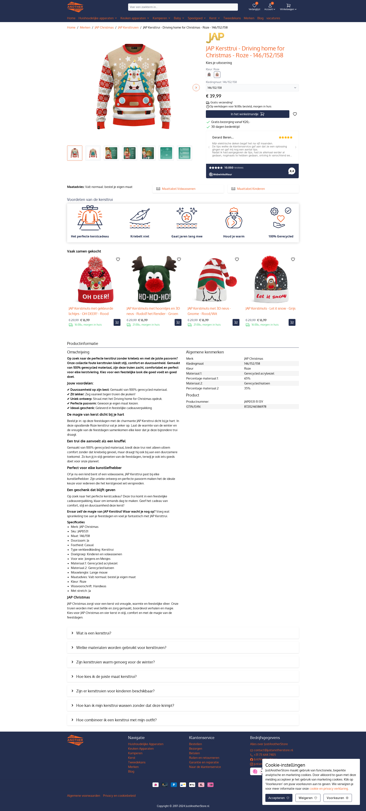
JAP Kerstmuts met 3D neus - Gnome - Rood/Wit (209, 311)
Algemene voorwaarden (83, 795)
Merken (85, 27)
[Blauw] (209, 74)
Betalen (194, 753)
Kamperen (135, 753)
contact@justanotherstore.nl (273, 750)
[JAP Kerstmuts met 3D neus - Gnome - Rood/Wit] (213, 279)
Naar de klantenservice (205, 767)
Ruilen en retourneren (204, 758)
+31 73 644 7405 (264, 755)
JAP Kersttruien (128, 27)
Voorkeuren (335, 798)
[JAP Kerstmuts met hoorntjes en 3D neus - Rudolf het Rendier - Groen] (154, 279)
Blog (131, 771)
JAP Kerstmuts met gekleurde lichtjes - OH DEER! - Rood (91, 311)
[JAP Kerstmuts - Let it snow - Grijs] (270, 279)
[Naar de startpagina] (75, 7)
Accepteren (276, 798)
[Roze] (217, 74)
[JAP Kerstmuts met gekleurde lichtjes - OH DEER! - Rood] (94, 279)
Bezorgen (195, 748)
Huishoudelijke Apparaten (145, 744)
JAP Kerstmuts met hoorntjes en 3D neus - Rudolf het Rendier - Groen (153, 311)
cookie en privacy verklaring (329, 788)
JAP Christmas (104, 27)
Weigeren (306, 798)
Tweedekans (136, 762)
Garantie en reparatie (204, 762)
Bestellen (195, 744)
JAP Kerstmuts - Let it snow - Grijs (270, 308)
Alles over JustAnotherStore (269, 744)
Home (71, 18)
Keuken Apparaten (141, 748)
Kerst (131, 758)
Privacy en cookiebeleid (119, 795)
